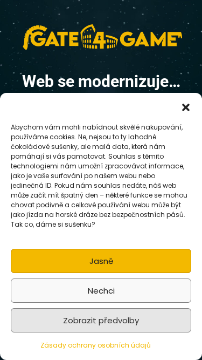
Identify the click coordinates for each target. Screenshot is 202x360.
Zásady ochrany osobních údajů (95, 345)
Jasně (101, 261)
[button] (185, 106)
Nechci (101, 290)
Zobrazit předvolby (101, 320)
